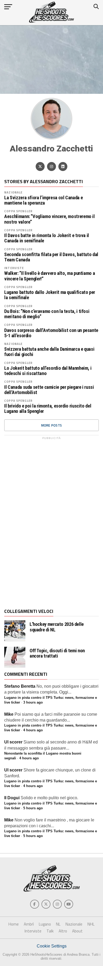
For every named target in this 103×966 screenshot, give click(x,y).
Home (13, 924)
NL (58, 924)
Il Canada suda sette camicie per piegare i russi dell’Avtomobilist (49, 390)
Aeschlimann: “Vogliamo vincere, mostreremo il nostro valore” (49, 219)
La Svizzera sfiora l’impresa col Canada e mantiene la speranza (43, 200)
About (77, 931)
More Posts (51, 425)
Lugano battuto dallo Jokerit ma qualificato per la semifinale (49, 295)
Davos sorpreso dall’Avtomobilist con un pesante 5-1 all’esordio (51, 333)
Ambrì (29, 924)
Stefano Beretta (19, 686)
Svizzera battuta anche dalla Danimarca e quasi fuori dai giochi (49, 351)
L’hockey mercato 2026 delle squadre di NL (57, 627)
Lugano (45, 924)
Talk (50, 931)
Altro (63, 931)
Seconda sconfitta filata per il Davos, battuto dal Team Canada (51, 257)
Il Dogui (12, 798)
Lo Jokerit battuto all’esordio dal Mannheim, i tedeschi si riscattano (47, 371)
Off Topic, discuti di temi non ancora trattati (57, 653)
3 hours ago (33, 702)
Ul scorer (13, 742)
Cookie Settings (52, 946)
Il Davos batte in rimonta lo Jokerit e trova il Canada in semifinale (46, 238)
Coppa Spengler (18, 211)
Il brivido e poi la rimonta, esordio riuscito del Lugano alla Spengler (47, 408)
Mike (8, 714)
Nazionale (13, 192)
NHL (91, 924)
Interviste (14, 268)
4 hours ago (33, 730)
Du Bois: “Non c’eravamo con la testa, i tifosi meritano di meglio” (46, 314)
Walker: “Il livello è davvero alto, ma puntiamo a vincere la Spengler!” (49, 276)
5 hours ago (33, 808)
